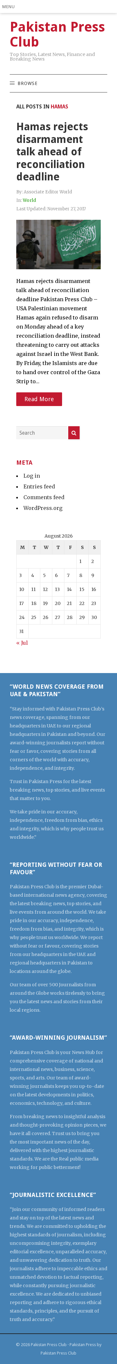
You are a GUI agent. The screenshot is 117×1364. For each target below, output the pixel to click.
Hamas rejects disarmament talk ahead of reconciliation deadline (52, 151)
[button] (10, 6)
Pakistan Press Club (49, 1344)
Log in (31, 475)
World (29, 200)
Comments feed (43, 497)
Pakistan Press (83, 1344)
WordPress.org (42, 508)
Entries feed (39, 486)
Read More (39, 399)
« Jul (22, 643)
